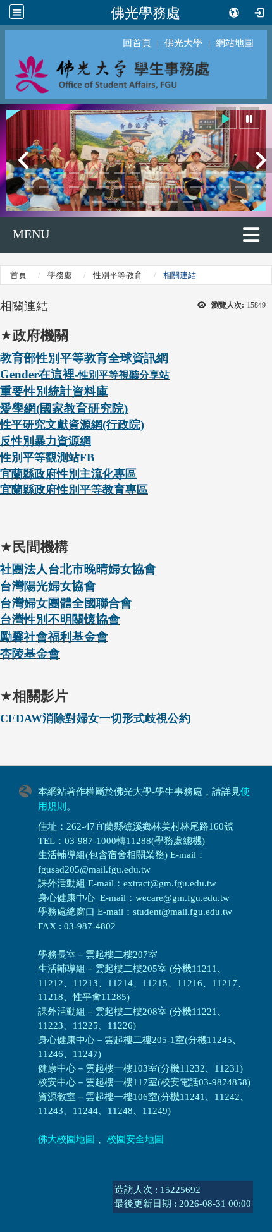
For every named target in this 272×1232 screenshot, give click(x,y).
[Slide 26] (165, 187)
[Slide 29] (211, 187)
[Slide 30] (226, 187)
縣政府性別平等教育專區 (85, 489)
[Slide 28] (195, 187)
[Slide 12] (195, 173)
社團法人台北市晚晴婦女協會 (78, 569)
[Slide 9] (150, 173)
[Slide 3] (59, 173)
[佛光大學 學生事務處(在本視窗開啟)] (136, 73)
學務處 (59, 275)
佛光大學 (183, 43)
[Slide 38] (173, 202)
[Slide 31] (240, 187)
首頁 (18, 275)
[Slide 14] (226, 173)
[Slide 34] (112, 202)
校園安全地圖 (135, 1139)
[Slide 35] (127, 202)
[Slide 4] (74, 173)
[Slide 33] (97, 202)
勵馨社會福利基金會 (54, 636)
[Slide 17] (29, 187)
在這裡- (58, 374)
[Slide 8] (135, 173)
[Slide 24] (135, 187)
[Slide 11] (180, 173)
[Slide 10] (165, 173)
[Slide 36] (142, 202)
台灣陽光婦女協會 (48, 586)
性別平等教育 (117, 275)
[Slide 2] (44, 173)
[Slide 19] (59, 187)
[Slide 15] (240, 173)
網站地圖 (235, 43)
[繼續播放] (226, 118)
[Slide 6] (104, 173)
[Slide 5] (89, 173)
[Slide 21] (89, 187)
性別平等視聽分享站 (124, 375)
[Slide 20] (74, 187)
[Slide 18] (44, 187)
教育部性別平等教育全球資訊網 (84, 358)
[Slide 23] (119, 187)
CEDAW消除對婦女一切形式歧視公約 (95, 718)
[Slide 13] (211, 173)
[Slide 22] (104, 187)
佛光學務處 (145, 12)
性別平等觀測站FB (47, 457)
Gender (19, 374)
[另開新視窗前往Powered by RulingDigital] (28, 790)
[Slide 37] (157, 202)
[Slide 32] (255, 187)
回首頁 (137, 43)
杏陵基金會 (30, 653)
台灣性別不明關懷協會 (60, 619)
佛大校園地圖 (66, 1139)
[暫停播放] (249, 118)
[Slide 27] (180, 187)
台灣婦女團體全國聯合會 (66, 603)
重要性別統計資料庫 (54, 391)
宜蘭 (11, 474)
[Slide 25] (150, 187)
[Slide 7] (119, 173)
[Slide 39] (188, 202)
